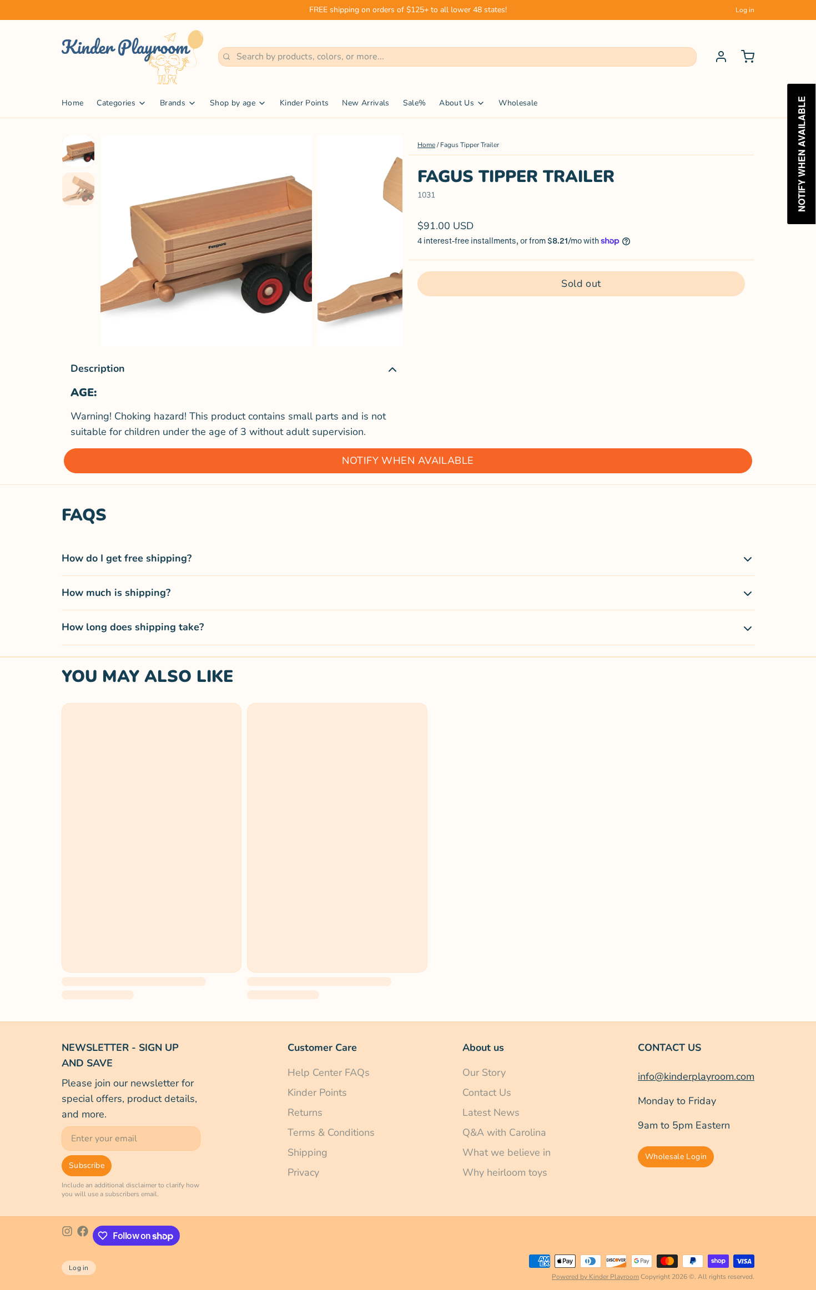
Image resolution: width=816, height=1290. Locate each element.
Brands (172, 103)
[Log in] (717, 56)
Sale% (414, 103)
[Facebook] (82, 1236)
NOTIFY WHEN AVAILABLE (408, 460)
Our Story (484, 1072)
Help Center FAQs (329, 1072)
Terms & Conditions (331, 1132)
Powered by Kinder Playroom (595, 1276)
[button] (581, 283)
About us (483, 1047)
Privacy (303, 1172)
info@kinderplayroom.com (696, 1076)
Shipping (308, 1152)
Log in (745, 10)
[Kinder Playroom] (133, 56)
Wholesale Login (676, 1156)
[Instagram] (67, 1236)
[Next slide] (385, 237)
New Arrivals (365, 103)
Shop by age (232, 103)
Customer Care (322, 1047)
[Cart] (743, 56)
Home (72, 103)
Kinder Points (304, 103)
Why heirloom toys (504, 1172)
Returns (305, 1112)
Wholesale (517, 103)
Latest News (491, 1112)
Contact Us (486, 1092)
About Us (456, 103)
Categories (116, 103)
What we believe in (506, 1152)
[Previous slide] (117, 237)
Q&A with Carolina (504, 1132)
